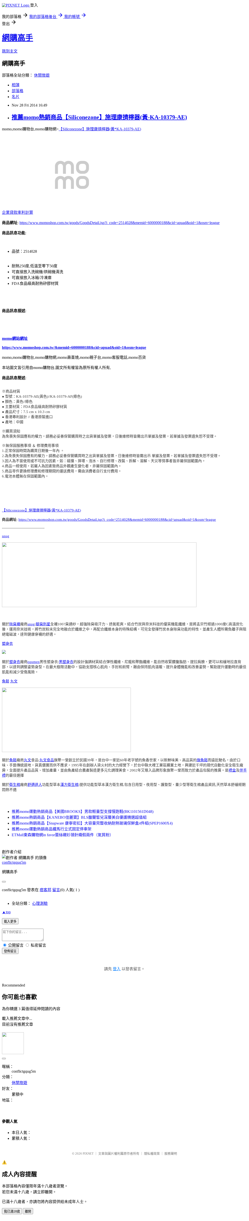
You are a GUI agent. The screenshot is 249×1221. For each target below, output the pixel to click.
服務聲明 (170, 1153)
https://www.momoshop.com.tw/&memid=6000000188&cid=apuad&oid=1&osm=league (74, 347)
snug (5, 536)
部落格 (17, 91)
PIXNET (88, 1153)
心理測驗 (40, 903)
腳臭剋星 (43, 624)
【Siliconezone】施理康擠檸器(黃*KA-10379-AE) (100, 129)
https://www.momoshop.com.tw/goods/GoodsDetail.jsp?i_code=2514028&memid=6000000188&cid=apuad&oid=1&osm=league (119, 223)
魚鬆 (5, 681)
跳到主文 (10, 51)
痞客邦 (45, 890)
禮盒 (232, 770)
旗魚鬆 (202, 760)
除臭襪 (14, 624)
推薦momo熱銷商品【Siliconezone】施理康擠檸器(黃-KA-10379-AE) (99, 117)
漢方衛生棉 (69, 785)
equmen (33, 662)
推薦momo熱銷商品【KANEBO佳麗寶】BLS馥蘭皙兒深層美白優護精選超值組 (79, 817)
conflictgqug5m (14, 862)
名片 (15, 97)
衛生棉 (14, 785)
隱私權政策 (152, 1153)
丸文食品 (46, 760)
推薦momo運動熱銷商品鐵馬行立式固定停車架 (51, 829)
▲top (6, 912)
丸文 (14, 681)
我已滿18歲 (12, 1211)
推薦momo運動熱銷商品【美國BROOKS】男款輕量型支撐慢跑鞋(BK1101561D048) (82, 811)
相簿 (15, 85)
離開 (28, 1211)
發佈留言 (10, 951)
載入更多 (10, 921)
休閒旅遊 (42, 75)
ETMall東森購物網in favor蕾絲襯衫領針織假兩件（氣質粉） (62, 835)
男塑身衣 (66, 662)
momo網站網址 (15, 338)
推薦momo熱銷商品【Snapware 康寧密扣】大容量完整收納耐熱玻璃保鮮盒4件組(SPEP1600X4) (92, 823)
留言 (56, 890)
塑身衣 (7, 644)
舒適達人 (34, 785)
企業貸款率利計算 (17, 212)
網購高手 (17, 37)
